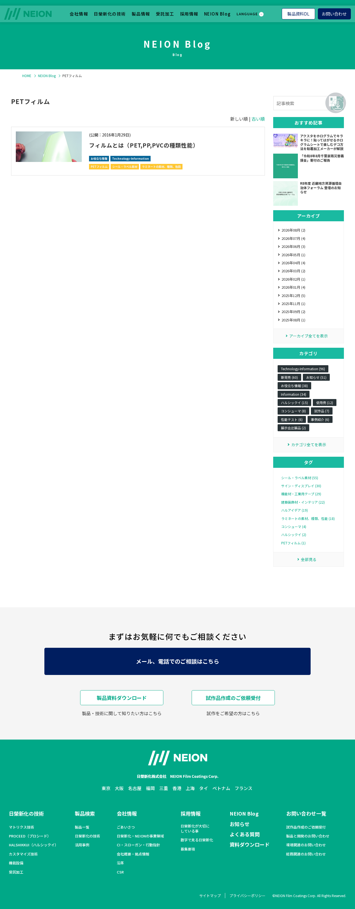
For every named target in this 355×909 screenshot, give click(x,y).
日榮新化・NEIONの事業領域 (140, 836)
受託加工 (165, 14)
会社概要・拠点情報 (133, 854)
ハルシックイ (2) (293, 535)
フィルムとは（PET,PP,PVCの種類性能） (144, 145)
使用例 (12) (324, 402)
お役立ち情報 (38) (294, 385)
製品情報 (141, 14)
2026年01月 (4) (293, 287)
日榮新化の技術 (110, 14)
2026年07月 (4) (293, 238)
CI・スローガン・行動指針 (138, 844)
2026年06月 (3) (293, 246)
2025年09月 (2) (293, 311)
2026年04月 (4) (293, 262)
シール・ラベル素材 (124, 166)
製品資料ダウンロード (122, 697)
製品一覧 (82, 827)
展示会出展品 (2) (293, 427)
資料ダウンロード (250, 844)
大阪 (119, 788)
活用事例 (82, 844)
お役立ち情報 (99, 158)
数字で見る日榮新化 (197, 839)
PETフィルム (99, 166)
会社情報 (79, 14)
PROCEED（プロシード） (30, 836)
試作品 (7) (321, 410)
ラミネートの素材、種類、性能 (161, 166)
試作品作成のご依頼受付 (233, 697)
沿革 (120, 862)
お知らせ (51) (316, 377)
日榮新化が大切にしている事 (195, 829)
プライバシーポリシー (247, 895)
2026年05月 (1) (293, 254)
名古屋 (134, 788)
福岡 (150, 788)
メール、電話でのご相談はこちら (177, 661)
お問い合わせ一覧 (306, 813)
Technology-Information (130, 158)
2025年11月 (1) (293, 303)
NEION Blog (217, 14)
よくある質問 (245, 834)
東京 (106, 788)
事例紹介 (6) (320, 419)
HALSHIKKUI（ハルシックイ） (33, 844)
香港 (177, 788)
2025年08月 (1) (293, 320)
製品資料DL (298, 14)
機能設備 (16, 862)
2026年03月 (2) (293, 270)
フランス (243, 788)
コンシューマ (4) (293, 527)
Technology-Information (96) (303, 368)
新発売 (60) (289, 377)
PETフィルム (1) (293, 543)
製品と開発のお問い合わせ (307, 836)
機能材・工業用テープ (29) (301, 494)
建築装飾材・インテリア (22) (303, 502)
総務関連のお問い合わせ (306, 854)
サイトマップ (210, 895)
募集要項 (188, 849)
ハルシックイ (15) (294, 402)
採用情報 (189, 14)
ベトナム (221, 788)
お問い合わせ (334, 14)
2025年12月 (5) (293, 295)
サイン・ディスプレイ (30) (301, 486)
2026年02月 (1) (293, 279)
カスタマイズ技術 (23, 854)
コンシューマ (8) (293, 410)
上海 (190, 788)
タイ (203, 788)
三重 (163, 788)
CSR (120, 872)
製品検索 (85, 813)
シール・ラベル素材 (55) (299, 478)
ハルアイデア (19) (294, 510)
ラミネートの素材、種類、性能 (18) (308, 518)
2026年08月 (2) (293, 230)
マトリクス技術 (21, 827)
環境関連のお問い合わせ (306, 844)
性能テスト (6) (292, 419)
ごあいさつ (126, 827)
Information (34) (293, 394)
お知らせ (240, 823)
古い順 (258, 118)
